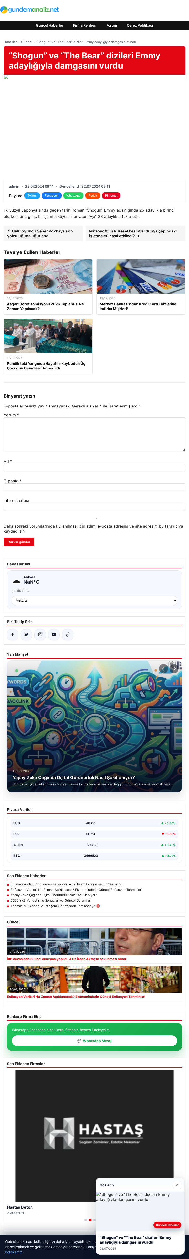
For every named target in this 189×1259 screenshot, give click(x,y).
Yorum (11, 414)
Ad (8, 461)
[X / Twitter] (26, 634)
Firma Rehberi (84, 25)
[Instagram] (40, 634)
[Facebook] (12, 634)
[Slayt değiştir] (85, 1220)
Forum (111, 25)
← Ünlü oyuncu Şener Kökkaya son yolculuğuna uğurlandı (40, 233)
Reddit (92, 195)
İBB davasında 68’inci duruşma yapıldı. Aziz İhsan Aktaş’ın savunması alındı (67, 884)
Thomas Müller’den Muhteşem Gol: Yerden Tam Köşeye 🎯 (55, 906)
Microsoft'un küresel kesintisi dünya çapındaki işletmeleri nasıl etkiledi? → (133, 233)
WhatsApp (73, 195)
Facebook (52, 195)
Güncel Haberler (49, 25)
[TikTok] (67, 634)
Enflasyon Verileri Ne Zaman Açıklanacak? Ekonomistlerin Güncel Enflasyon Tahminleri (76, 889)
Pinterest (111, 195)
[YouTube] (54, 634)
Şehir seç (20, 591)
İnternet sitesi (16, 500)
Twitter (32, 195)
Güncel (26, 42)
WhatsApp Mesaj (94, 1041)
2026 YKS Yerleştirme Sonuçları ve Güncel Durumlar (50, 900)
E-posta (13, 480)
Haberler (10, 42)
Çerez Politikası (140, 25)
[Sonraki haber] (174, 668)
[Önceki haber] (163, 668)
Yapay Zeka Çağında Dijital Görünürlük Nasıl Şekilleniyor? (54, 895)
